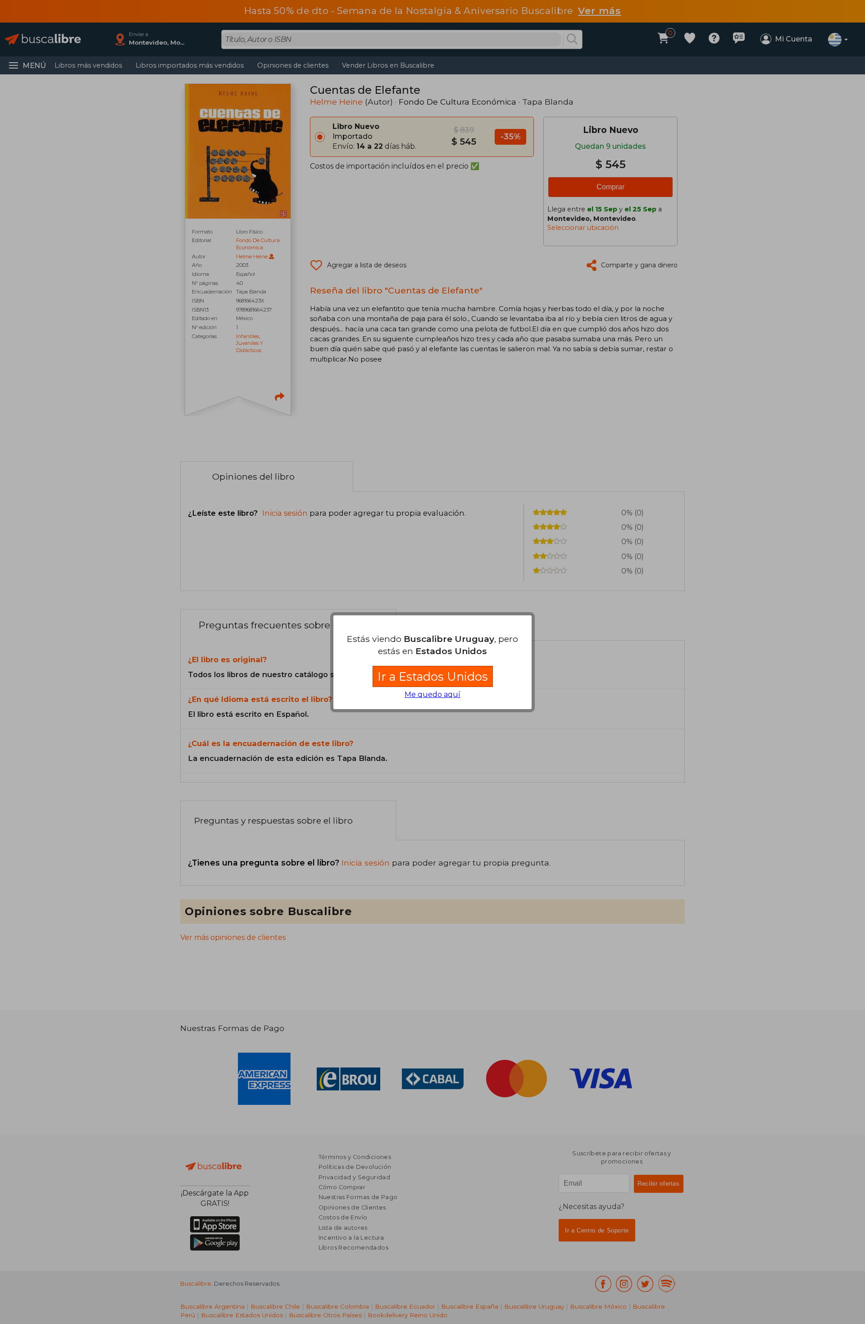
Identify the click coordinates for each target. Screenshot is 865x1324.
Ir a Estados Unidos (433, 676)
